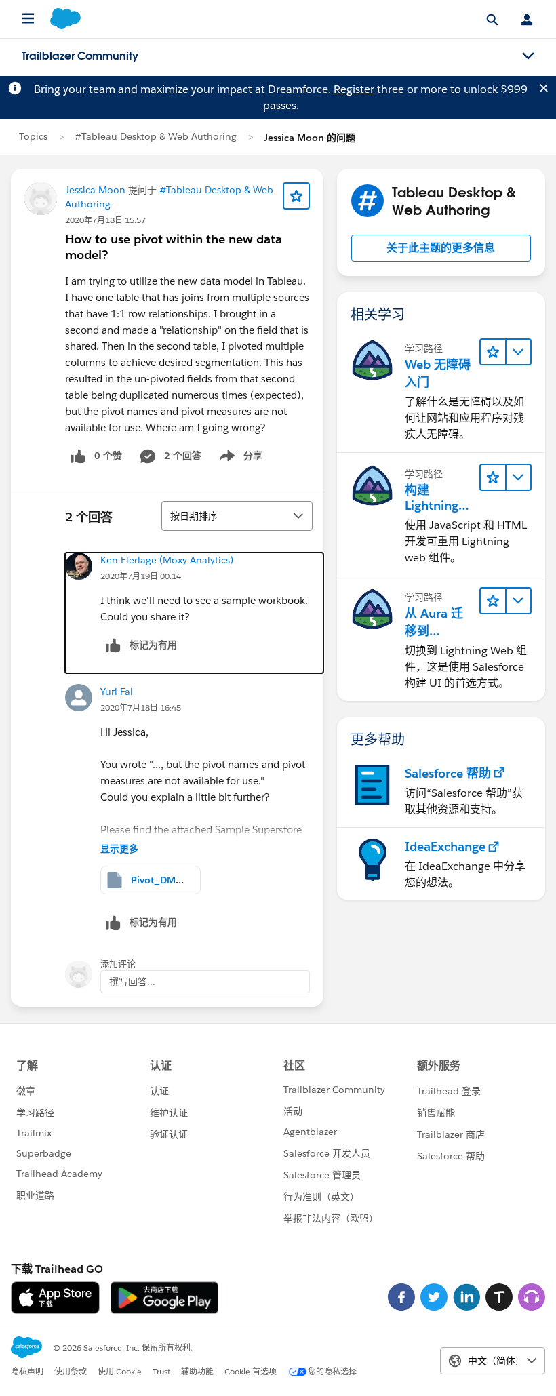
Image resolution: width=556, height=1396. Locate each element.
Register (354, 89)
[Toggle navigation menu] (528, 56)
